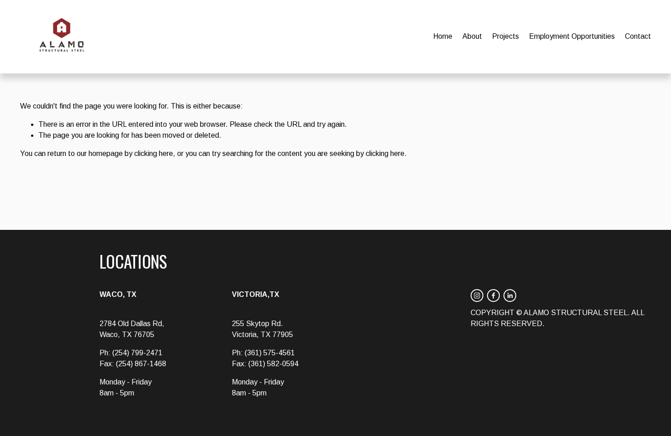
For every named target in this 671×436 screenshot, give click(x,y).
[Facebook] (493, 295)
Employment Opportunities (572, 36)
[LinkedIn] (509, 295)
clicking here (153, 153)
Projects (505, 36)
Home (442, 36)
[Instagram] (477, 295)
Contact (638, 36)
